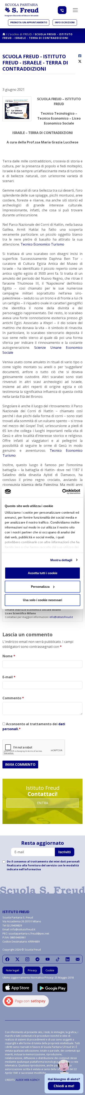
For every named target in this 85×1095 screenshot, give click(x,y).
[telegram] (37, 959)
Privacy (32, 970)
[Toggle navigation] (75, 10)
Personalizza (40, 586)
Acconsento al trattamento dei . (33, 726)
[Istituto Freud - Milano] (21, 10)
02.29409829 (14, 925)
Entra (42, 803)
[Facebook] (7, 959)
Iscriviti (64, 852)
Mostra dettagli (61, 560)
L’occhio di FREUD (20, 34)
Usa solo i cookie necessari (42, 600)
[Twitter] (17, 959)
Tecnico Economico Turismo (42, 244)
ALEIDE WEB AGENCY (28, 1080)
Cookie (50, 970)
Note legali (12, 970)
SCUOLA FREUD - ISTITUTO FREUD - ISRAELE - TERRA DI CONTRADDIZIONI (37, 36)
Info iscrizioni (65, 22)
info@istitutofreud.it (61, 617)
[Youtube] (48, 959)
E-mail (8, 677)
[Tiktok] (58, 959)
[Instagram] (27, 959)
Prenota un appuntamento (28, 22)
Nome (8, 656)
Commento (13, 698)
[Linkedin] (68, 959)
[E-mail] (78, 959)
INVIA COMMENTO (20, 764)
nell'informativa (30, 869)
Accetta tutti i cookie (42, 573)
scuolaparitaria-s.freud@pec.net (28, 933)
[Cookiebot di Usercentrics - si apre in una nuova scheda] (62, 491)
